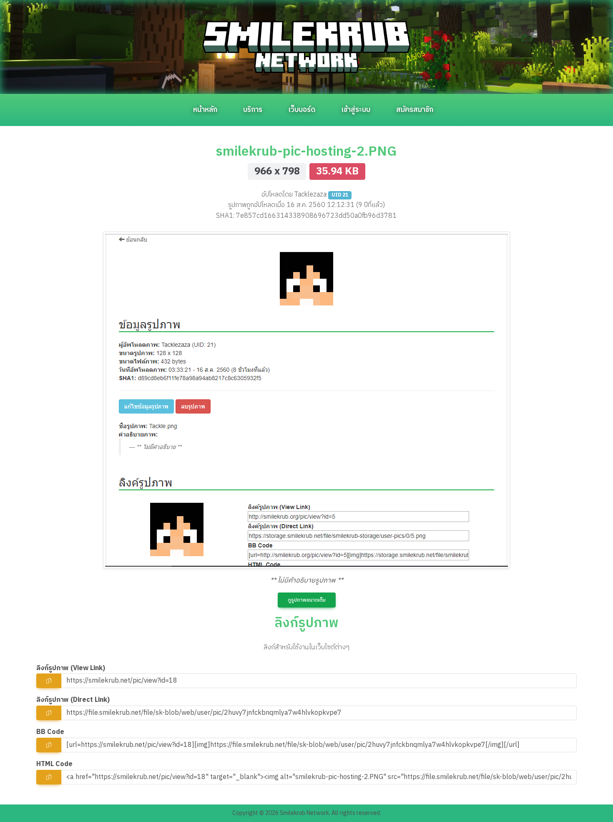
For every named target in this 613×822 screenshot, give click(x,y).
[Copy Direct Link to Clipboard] (48, 713)
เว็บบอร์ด (301, 110)
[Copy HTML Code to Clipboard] (48, 777)
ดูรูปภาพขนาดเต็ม (307, 600)
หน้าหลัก (205, 110)
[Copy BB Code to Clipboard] (48, 745)
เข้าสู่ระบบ (355, 110)
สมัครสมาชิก (414, 110)
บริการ (252, 110)
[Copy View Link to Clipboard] (48, 680)
